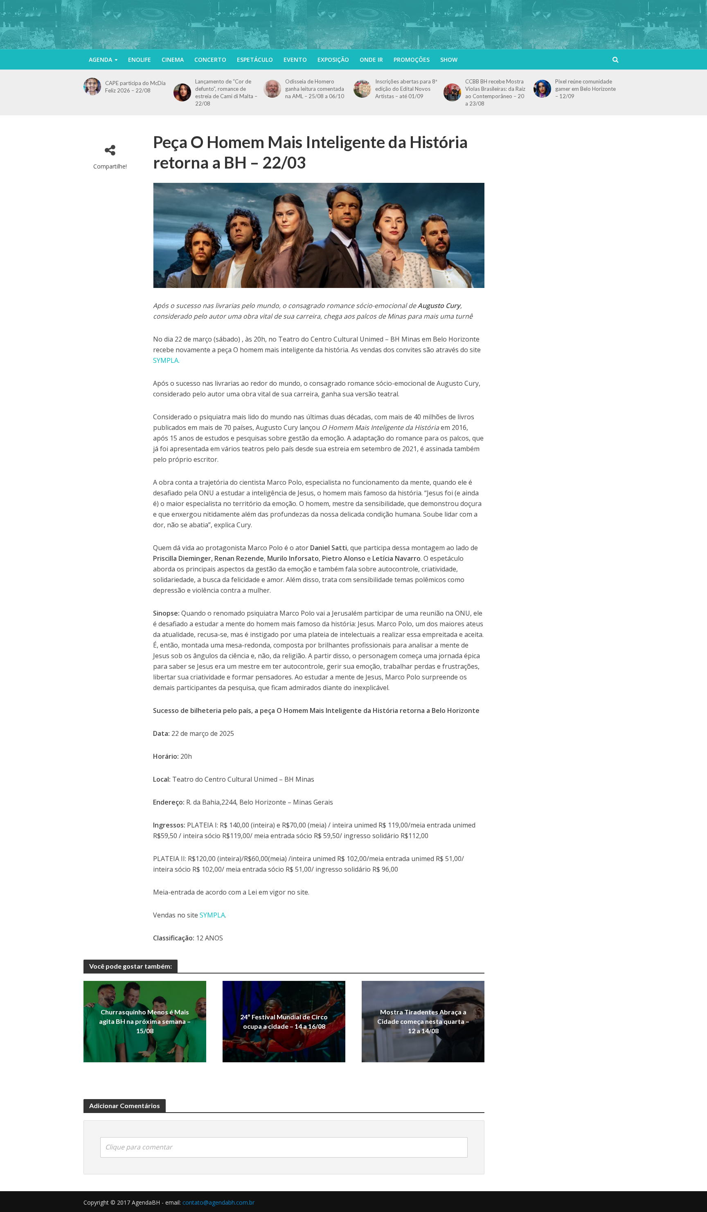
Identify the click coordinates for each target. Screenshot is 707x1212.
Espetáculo (255, 59)
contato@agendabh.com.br (218, 1202)
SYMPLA (212, 915)
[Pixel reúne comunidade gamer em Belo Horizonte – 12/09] (542, 88)
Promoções (412, 59)
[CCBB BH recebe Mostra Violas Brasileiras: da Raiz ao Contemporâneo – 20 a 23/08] (452, 92)
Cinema (173, 59)
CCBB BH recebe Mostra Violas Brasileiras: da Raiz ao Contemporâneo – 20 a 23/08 (495, 92)
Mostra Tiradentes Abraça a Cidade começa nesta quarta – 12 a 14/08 (423, 1021)
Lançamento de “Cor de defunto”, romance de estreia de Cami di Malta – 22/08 (226, 92)
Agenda (100, 59)
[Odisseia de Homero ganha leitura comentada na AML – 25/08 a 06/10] (272, 88)
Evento (295, 59)
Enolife (139, 59)
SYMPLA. (166, 360)
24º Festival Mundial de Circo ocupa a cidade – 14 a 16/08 (284, 1021)
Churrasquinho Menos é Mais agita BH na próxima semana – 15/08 (145, 1021)
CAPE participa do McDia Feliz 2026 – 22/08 (135, 87)
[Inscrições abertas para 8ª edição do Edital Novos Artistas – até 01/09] (362, 88)
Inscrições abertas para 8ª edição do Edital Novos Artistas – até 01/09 (406, 88)
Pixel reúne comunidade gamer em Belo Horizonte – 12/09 (585, 88)
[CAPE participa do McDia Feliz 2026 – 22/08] (92, 86)
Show (448, 59)
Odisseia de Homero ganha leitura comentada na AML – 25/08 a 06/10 (314, 88)
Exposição (333, 59)
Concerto (210, 59)
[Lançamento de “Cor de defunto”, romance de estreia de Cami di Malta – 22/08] (182, 92)
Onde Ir (371, 59)
